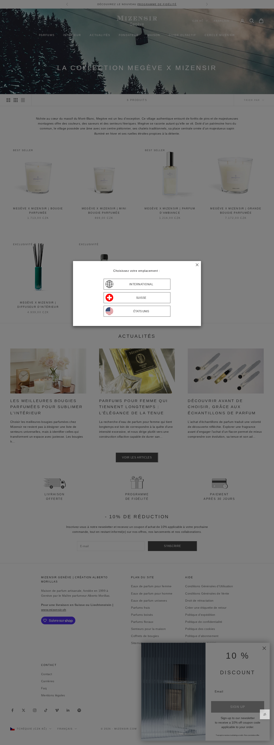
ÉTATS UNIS (141, 311)
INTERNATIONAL (141, 284)
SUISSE (141, 297)
